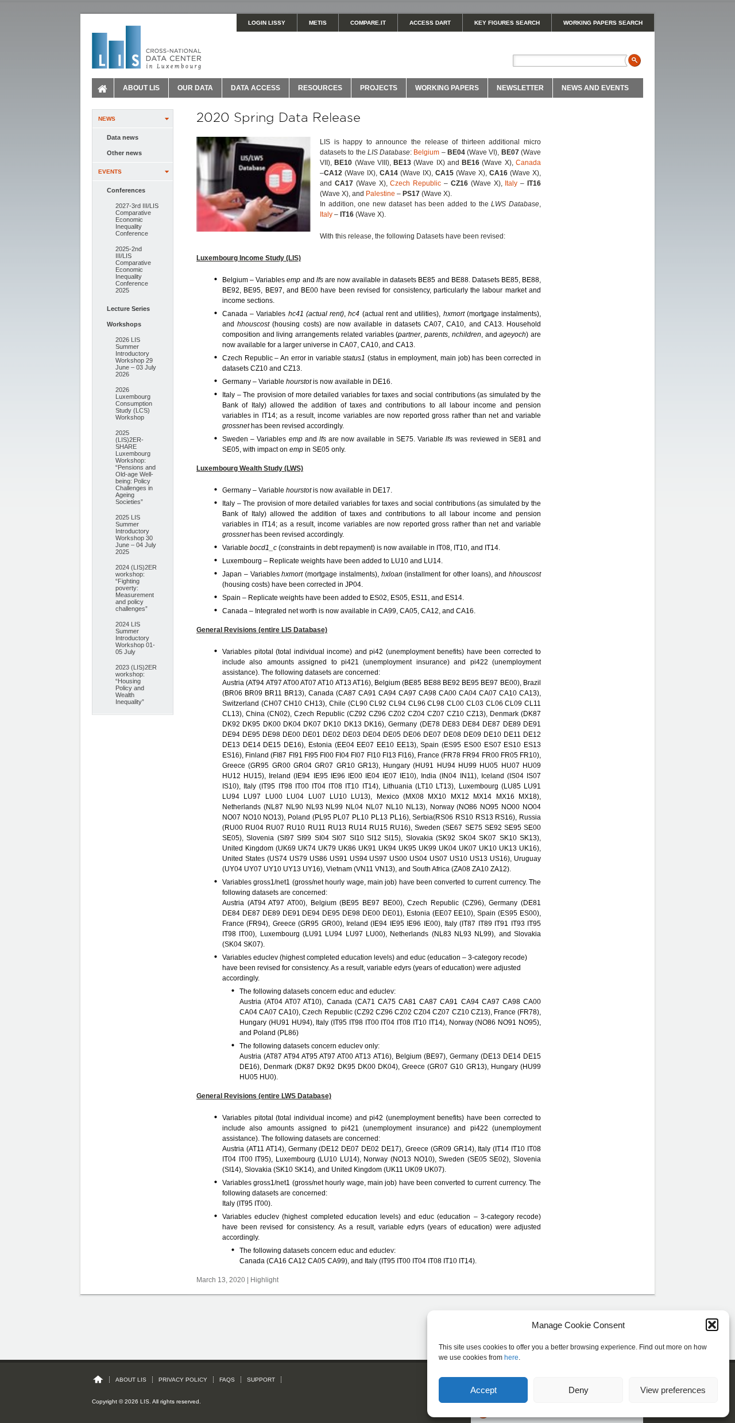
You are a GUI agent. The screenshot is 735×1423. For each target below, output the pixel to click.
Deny (578, 1390)
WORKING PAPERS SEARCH (603, 23)
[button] (712, 1324)
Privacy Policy (182, 1379)
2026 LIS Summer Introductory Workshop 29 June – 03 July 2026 (135, 357)
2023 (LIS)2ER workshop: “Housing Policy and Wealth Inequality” (136, 684)
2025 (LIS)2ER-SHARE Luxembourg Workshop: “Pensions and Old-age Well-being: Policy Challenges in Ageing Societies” (135, 467)
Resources (320, 88)
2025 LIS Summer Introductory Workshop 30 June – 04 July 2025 (135, 534)
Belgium (426, 152)
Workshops (124, 324)
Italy (511, 183)
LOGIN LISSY (266, 23)
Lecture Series (128, 308)
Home (103, 88)
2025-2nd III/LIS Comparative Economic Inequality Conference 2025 (133, 269)
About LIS (141, 88)
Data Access (255, 88)
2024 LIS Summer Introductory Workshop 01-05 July (135, 638)
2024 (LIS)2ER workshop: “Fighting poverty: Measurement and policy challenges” (136, 588)
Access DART (430, 23)
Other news (124, 152)
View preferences (673, 1390)
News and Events (595, 88)
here (511, 1357)
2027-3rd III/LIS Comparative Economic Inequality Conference (136, 219)
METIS (318, 23)
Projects (378, 88)
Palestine (380, 194)
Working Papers (447, 88)
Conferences (126, 190)
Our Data (195, 88)
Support (261, 1379)
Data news (122, 137)
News (106, 119)
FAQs (227, 1379)
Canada (528, 163)
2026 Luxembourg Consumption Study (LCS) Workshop (133, 403)
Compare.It (368, 23)
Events (110, 171)
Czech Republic (415, 183)
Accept (483, 1390)
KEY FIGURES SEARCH (507, 23)
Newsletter (520, 88)
